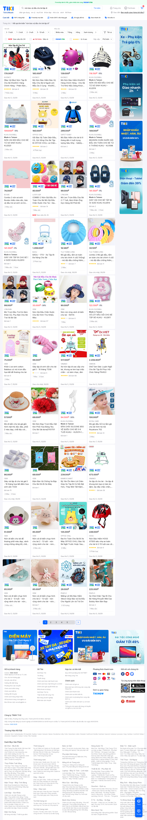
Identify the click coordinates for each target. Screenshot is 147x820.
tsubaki (34, 736)
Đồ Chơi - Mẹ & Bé (11, 746)
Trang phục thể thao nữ (128, 762)
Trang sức (65, 765)
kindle (96, 734)
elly (62, 734)
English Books (102, 814)
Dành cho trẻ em (14, 775)
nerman (101, 734)
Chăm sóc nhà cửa (17, 779)
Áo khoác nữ (49, 750)
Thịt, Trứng (14, 766)
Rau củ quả (11, 768)
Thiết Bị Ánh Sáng (133, 787)
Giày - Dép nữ (39, 777)
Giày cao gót (37, 779)
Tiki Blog (40, 675)
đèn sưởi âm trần (129, 815)
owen (40, 734)
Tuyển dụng (41, 678)
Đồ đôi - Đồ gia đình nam (48, 768)
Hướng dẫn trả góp (10, 694)
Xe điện (110, 802)
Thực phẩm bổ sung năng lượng (133, 776)
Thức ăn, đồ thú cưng (15, 777)
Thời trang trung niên (44, 756)
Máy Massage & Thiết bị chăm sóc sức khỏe (17, 800)
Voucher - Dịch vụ (98, 786)
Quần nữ (47, 748)
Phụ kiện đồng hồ (72, 767)
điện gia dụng (24, 12)
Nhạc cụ (78, 794)
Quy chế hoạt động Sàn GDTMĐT (76, 673)
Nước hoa (12, 806)
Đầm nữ (40, 748)
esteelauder (19, 734)
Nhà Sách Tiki (97, 810)
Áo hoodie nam (42, 766)
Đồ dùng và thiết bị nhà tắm (76, 790)
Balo (63, 748)
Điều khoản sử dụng (43, 689)
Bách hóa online (101, 757)
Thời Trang (109, 748)
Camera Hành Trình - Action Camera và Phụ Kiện (133, 788)
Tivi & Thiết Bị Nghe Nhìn (103, 762)
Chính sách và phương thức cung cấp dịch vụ (77, 698)
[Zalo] (132, 674)
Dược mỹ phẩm (23, 808)
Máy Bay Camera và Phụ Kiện (132, 795)
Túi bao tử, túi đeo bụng (51, 813)
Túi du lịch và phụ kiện (73, 748)
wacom (107, 734)
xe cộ (33, 12)
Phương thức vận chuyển (12, 686)
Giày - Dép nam (39, 789)
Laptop (80, 779)
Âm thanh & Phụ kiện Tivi (128, 748)
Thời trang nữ (38, 746)
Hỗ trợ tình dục (21, 806)
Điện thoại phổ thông (15, 787)
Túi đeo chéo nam (45, 812)
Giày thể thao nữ (136, 775)
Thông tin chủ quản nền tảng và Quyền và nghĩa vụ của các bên (78, 707)
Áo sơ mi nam (46, 764)
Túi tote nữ (45, 805)
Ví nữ (54, 803)
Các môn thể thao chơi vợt (133, 772)
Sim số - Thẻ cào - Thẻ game (108, 796)
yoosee (120, 734)
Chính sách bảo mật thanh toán (47, 681)
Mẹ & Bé (104, 756)
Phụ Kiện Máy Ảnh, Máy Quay (130, 785)
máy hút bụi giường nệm (132, 811)
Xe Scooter (109, 804)
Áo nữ (35, 748)
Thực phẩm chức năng (15, 797)
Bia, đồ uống (12, 773)
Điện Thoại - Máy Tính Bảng (15, 783)
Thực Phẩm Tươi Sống (13, 763)
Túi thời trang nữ (40, 801)
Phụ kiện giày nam (43, 795)
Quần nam (46, 762)
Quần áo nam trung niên (45, 771)
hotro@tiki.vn (21, 699)
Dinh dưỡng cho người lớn (16, 756)
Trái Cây (7, 766)
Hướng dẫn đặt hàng (11, 683)
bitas (141, 734)
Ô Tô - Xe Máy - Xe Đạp (100, 800)
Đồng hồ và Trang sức (71, 762)
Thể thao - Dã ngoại (100, 752)
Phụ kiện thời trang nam (74, 757)
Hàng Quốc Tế (97, 746)
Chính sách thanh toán (72, 692)
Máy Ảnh (137, 796)
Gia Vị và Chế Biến (72, 806)
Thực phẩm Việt (22, 768)
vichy (25, 736)
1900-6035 (14, 673)
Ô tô (102, 804)
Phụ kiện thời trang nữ (69, 757)
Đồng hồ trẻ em (84, 767)
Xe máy (97, 804)
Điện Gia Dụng (10, 812)
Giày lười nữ (50, 783)
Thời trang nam (39, 760)
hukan (21, 736)
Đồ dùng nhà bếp (10, 814)
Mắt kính (80, 757)
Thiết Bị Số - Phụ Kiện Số (101, 769)
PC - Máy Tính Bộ (71, 779)
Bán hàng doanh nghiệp (45, 697)
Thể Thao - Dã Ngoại (128, 760)
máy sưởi (123, 802)
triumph (83, 734)
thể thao (68, 12)
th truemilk (27, 734)
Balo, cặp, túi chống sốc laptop (75, 749)
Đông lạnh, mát (18, 769)
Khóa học (109, 789)
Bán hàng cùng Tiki (71, 675)
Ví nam (35, 812)
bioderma (57, 734)
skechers (72, 734)
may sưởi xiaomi (130, 808)
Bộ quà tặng (72, 812)
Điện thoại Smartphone (12, 785)
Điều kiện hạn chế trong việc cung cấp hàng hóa (77, 688)
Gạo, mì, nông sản (15, 771)
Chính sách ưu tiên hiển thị (73, 694)
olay (125, 734)
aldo (77, 734)
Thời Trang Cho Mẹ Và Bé (12, 748)
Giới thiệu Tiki (41, 673)
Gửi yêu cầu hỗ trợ (10, 680)
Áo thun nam (37, 762)
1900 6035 (13, 724)
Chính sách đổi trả (10, 691)
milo (66, 734)
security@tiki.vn (21, 702)
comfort (136, 734)
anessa (113, 734)
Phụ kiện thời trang (69, 754)
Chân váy (47, 752)
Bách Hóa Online (69, 800)
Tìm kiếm (97, 8)
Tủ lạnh (126, 750)
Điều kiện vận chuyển (44, 700)
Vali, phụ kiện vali (82, 750)
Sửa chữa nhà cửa (72, 787)
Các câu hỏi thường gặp (12, 677)
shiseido (7, 736)
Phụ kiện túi (54, 805)
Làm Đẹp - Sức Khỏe (12, 793)
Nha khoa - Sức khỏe (103, 794)
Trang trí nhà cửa (67, 785)
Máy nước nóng (133, 754)
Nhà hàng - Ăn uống (102, 792)
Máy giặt (127, 752)
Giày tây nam (47, 791)
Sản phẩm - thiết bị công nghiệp (104, 760)
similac (130, 734)
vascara (7, 734)
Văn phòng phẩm (108, 812)
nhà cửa (56, 12)
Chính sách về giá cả (72, 684)
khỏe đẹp (47, 12)
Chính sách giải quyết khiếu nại (47, 686)
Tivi (125, 754)
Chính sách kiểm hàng (11, 688)
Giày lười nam (37, 791)
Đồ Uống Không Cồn (74, 810)
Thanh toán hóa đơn (98, 789)
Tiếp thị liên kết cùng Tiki (45, 695)
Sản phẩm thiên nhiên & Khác (16, 801)
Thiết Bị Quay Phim (132, 794)
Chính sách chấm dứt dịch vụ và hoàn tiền (77, 702)
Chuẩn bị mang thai (15, 759)
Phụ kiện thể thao (133, 766)
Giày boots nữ (41, 783)
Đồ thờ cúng (70, 794)
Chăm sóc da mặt (10, 795)
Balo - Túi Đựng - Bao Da (132, 790)
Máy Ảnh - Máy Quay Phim (131, 783)
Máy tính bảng (13, 789)
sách (62, 12)
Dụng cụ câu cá (130, 769)
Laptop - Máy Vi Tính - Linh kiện (75, 771)
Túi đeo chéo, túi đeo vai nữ (42, 803)
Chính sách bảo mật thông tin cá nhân (49, 684)
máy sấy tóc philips (134, 804)
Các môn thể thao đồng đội (133, 771)
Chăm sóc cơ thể (14, 799)
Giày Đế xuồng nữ (46, 785)
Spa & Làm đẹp (105, 790)
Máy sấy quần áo (130, 756)
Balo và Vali (67, 746)
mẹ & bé (40, 12)
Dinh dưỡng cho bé (14, 754)
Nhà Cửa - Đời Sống (70, 783)
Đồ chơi (25, 748)
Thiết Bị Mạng (73, 777)
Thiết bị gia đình (22, 814)
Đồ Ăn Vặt (69, 808)
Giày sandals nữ (45, 781)
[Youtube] (127, 674)
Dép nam (44, 793)
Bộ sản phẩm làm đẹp (16, 807)
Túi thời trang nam (40, 809)
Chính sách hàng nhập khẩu (13, 697)
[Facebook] (123, 674)
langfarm (14, 736)
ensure (45, 734)
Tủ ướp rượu (141, 756)
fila (29, 736)
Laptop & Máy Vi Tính (107, 759)
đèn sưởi (130, 802)
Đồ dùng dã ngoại (133, 764)
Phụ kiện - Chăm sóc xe (99, 802)
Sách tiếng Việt (96, 812)
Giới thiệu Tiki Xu (42, 692)
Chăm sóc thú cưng (68, 802)
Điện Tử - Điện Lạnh (128, 746)
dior (12, 734)
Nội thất (72, 789)
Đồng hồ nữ (74, 765)
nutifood (89, 734)
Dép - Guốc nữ (48, 779)
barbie (34, 734)
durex (50, 734)
